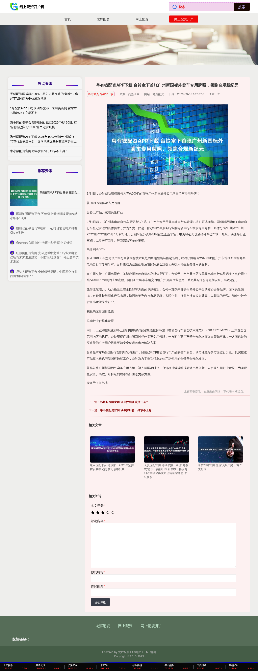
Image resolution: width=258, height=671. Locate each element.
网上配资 (141, 19)
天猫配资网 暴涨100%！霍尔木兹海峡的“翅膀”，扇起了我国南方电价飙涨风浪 (44, 96)
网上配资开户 (184, 19)
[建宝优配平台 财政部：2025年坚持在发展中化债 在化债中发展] (112, 449)
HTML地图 (149, 652)
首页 (67, 19)
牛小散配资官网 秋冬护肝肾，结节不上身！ (127, 410)
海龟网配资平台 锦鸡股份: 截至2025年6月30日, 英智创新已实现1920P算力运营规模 (43, 124)
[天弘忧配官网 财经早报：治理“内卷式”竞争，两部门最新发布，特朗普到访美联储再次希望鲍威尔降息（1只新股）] (166, 449)
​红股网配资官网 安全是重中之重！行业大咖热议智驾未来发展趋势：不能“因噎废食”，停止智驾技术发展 (44, 257)
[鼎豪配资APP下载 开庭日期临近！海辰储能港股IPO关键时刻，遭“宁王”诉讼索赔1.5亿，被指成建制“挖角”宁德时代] (23, 192)
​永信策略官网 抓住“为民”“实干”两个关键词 (44, 242)
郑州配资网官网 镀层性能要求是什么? (124, 402)
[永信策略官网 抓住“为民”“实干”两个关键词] (220, 449)
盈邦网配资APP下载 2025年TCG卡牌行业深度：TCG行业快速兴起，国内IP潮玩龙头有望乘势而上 (43, 138)
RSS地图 (135, 652)
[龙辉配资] (28, 7)
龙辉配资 (103, 19)
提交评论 (100, 602)
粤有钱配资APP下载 (100, 94)
